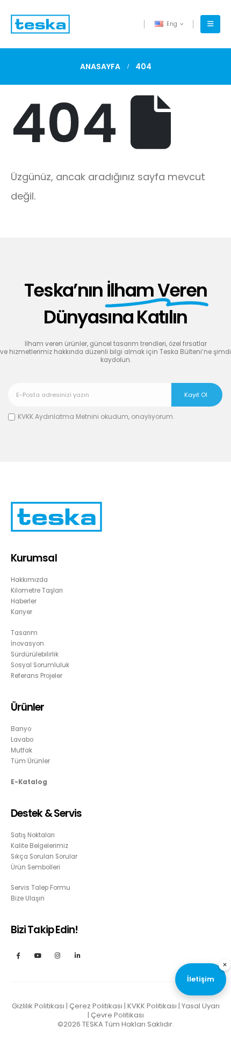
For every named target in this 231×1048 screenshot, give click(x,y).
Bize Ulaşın (28, 898)
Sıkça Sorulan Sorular (44, 856)
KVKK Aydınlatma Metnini (58, 416)
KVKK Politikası (152, 1006)
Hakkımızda (29, 579)
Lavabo (22, 739)
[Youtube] (38, 955)
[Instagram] (57, 955)
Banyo (21, 729)
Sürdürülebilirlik (35, 654)
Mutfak (21, 750)
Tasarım (24, 633)
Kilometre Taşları (37, 590)
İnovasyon (27, 643)
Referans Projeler (36, 675)
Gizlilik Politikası (38, 1006)
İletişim (200, 979)
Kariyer (21, 612)
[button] (210, 24)
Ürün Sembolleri (35, 867)
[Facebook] (18, 955)
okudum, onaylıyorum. (96, 416)
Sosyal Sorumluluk (40, 665)
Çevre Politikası (117, 1015)
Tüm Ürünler (30, 761)
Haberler (24, 601)
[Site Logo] (40, 24)
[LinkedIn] (77, 955)
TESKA (92, 1024)
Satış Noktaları (33, 835)
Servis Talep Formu (40, 887)
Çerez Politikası (95, 1006)
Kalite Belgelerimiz (39, 846)
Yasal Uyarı (201, 1006)
